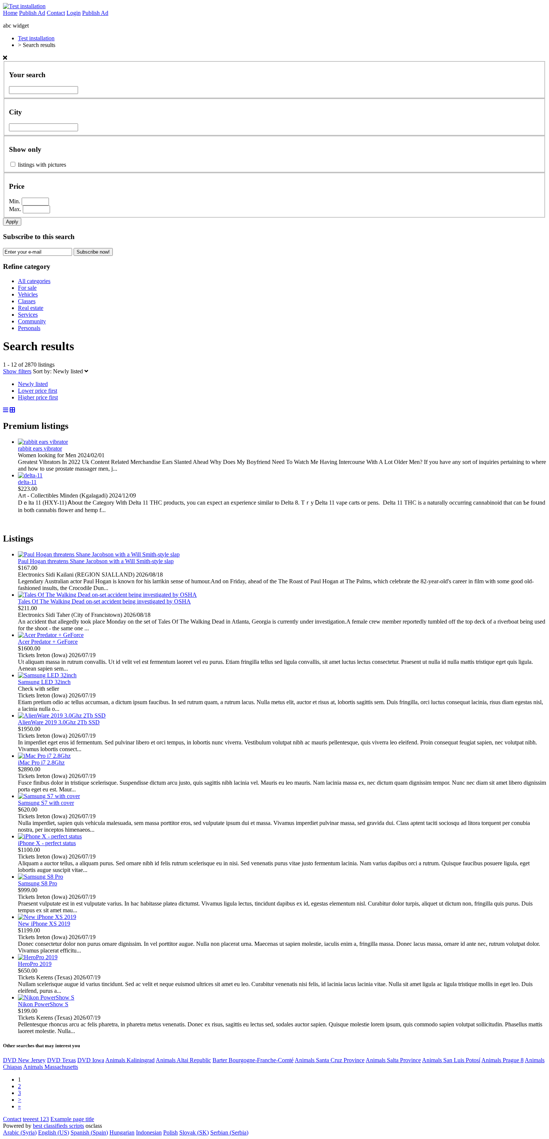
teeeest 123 (36, 1119)
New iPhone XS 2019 (44, 923)
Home (10, 13)
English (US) (53, 1132)
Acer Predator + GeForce (48, 641)
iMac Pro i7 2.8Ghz (41, 762)
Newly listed (68, 371)
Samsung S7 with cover (46, 803)
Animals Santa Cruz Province (330, 1060)
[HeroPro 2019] (38, 957)
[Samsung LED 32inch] (47, 675)
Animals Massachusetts (50, 1067)
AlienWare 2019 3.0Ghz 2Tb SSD (59, 722)
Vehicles (28, 294)
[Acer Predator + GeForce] (51, 635)
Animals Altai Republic (183, 1060)
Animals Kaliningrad (130, 1060)
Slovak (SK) (194, 1132)
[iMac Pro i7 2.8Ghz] (44, 756)
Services (28, 314)
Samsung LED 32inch (44, 682)
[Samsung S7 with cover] (49, 796)
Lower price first (37, 390)
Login (73, 13)
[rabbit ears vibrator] (43, 442)
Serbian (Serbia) (229, 1132)
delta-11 (27, 482)
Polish (170, 1132)
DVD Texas (61, 1060)
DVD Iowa (90, 1060)
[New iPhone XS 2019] (47, 917)
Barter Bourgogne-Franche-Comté (253, 1060)
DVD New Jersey (24, 1060)
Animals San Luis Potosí (451, 1060)
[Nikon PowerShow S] (46, 997)
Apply (12, 222)
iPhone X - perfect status (47, 843)
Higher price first (38, 397)
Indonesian (149, 1132)
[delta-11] (30, 475)
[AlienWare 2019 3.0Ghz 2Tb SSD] (62, 715)
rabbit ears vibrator (40, 448)
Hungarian (121, 1132)
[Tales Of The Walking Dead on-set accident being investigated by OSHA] (107, 595)
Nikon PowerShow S (43, 1004)
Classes (26, 301)
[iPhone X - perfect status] (50, 836)
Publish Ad (32, 13)
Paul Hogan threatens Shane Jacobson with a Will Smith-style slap (96, 561)
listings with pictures (42, 164)
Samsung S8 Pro (37, 883)
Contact (56, 13)
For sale (27, 288)
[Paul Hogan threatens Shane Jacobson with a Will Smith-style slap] (99, 554)
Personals (29, 328)
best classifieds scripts (58, 1126)
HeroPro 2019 (35, 964)
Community (32, 321)
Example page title (72, 1119)
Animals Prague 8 (502, 1060)
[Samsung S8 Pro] (40, 876)
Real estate (30, 308)
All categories (34, 281)
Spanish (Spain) (89, 1132)
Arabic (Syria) (20, 1132)
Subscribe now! (93, 252)
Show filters (17, 371)
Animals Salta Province (393, 1060)
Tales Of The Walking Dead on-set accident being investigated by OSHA (104, 601)
